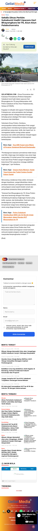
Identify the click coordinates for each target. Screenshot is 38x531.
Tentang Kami (14, 517)
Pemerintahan (19, 8)
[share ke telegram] (19, 40)
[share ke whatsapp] (15, 40)
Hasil (32, 468)
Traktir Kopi (29, 46)
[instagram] (13, 512)
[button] (27, 90)
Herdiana (21, 263)
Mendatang (23, 468)
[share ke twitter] (11, 40)
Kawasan (29, 263)
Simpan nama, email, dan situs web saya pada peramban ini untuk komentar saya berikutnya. (18, 327)
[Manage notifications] (33, 526)
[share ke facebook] (7, 40)
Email (5, 316)
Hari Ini (15, 468)
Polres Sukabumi (8, 267)
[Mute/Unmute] (21, 522)
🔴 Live (6, 468)
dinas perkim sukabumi (16, 259)
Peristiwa (31, 8)
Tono (7, 29)
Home (4, 8)
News (10, 8)
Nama (5, 308)
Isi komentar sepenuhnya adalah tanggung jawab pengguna (18, 287)
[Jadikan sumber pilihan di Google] (3, 40)
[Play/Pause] (17, 522)
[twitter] (9, 512)
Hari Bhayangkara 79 (9, 263)
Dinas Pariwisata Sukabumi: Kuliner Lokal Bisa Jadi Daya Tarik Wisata (11, 402)
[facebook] (4, 512)
